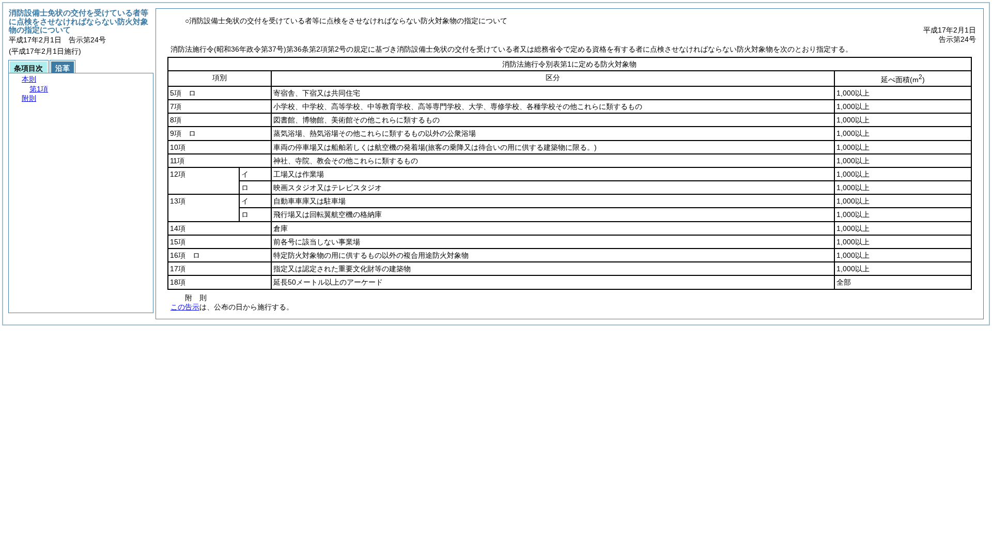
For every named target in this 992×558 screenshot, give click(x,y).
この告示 (185, 307)
